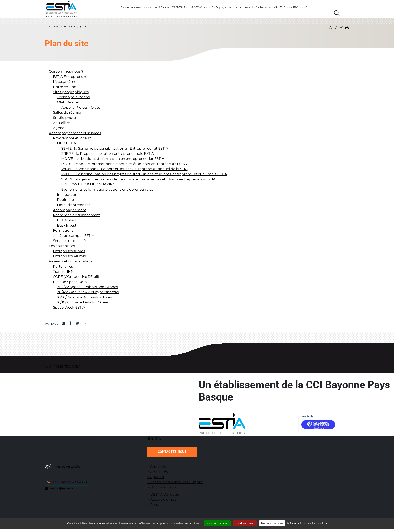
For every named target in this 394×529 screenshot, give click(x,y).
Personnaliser (272, 523)
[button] (347, 26)
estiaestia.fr (61, 488)
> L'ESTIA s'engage (163, 494)
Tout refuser (245, 523)
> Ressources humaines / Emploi (175, 482)
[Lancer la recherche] (336, 13)
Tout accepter (217, 523)
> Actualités (157, 472)
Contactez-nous (172, 452)
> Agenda (155, 477)
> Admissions (158, 467)
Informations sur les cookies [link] (307, 523)
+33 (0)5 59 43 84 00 (69, 482)
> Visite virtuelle (66, 466)
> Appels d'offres (161, 499)
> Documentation (162, 487)
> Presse (154, 505)
